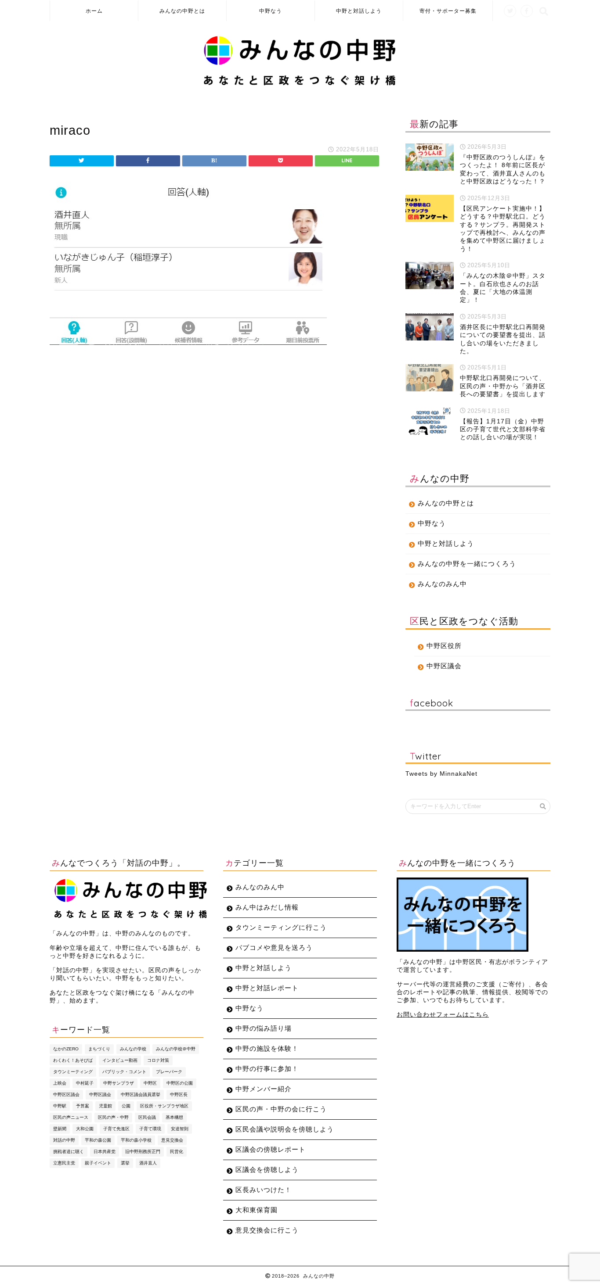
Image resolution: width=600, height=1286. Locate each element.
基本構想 (174, 1117)
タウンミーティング (73, 1071)
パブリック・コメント (124, 1071)
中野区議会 (444, 666)
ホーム (94, 10)
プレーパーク (169, 1071)
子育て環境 (150, 1128)
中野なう (270, 10)
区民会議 (147, 1117)
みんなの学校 (133, 1048)
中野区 (150, 1083)
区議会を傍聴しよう (267, 1169)
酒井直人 (148, 1163)
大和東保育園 (256, 1210)
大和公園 (85, 1128)
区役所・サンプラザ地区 (164, 1105)
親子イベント (98, 1163)
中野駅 (59, 1105)
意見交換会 (172, 1140)
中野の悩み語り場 (263, 1028)
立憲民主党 (64, 1163)
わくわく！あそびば (73, 1060)
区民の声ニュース (70, 1117)
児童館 (105, 1105)
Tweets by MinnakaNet (441, 773)
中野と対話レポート (267, 988)
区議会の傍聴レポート (270, 1149)
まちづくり (99, 1048)
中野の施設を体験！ (267, 1048)
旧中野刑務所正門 (142, 1151)
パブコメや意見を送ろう (274, 947)
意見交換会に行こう (267, 1230)
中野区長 (179, 1094)
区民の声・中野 (113, 1117)
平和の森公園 (98, 1140)
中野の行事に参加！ (267, 1068)
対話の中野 (64, 1140)
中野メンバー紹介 (263, 1089)
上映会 (59, 1083)
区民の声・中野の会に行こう (281, 1109)
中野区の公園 (179, 1083)
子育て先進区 (116, 1128)
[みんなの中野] (300, 85)
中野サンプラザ (118, 1083)
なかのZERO (66, 1048)
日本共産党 (105, 1151)
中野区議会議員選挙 (140, 1094)
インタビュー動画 (119, 1060)
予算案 (82, 1105)
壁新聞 (59, 1128)
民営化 (176, 1151)
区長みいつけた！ (263, 1189)
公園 (126, 1105)
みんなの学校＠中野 (175, 1048)
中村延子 (85, 1083)
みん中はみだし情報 (267, 907)
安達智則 (179, 1128)
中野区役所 (444, 645)
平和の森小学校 (136, 1140)
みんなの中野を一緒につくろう (467, 563)
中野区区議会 (66, 1094)
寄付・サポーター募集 (448, 10)
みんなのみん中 (442, 583)
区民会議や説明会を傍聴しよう (284, 1129)
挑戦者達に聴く (68, 1151)
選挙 (125, 1163)
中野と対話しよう (359, 10)
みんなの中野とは (182, 10)
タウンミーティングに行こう (281, 927)
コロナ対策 (158, 1060)
